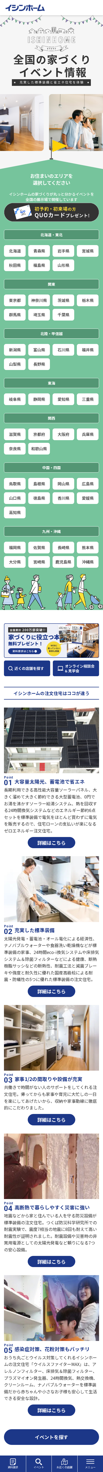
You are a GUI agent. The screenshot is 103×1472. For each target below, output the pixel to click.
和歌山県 (39, 448)
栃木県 (88, 300)
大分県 (15, 562)
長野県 (39, 364)
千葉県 (63, 314)
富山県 (39, 349)
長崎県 (63, 547)
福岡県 (15, 547)
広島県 (88, 483)
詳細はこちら (51, 842)
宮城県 (88, 251)
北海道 (15, 251)
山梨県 (15, 364)
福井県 (88, 349)
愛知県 (63, 399)
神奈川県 (39, 300)
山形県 (63, 265)
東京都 (15, 300)
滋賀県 (15, 434)
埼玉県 (39, 314)
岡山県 (63, 483)
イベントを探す (51, 1436)
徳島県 (39, 498)
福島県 (39, 265)
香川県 (63, 498)
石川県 (63, 349)
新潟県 (15, 349)
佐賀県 (39, 547)
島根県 (39, 483)
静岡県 (39, 399)
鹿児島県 (63, 562)
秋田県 (15, 265)
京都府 (39, 434)
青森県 (39, 251)
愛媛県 (88, 498)
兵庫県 (88, 434)
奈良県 (15, 448)
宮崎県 (39, 562)
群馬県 (15, 314)
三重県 (88, 399)
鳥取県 (15, 483)
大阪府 (63, 434)
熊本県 (88, 547)
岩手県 (63, 251)
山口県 (15, 498)
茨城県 (63, 300)
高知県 (15, 512)
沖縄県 (88, 562)
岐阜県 (15, 399)
